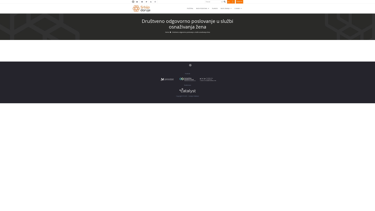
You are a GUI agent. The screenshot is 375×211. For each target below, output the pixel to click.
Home (167, 32)
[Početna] (141, 8)
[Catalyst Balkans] (142, 2)
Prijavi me (239, 1)
